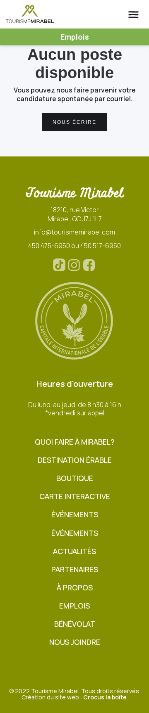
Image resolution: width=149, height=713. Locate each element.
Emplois (74, 606)
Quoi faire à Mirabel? (75, 442)
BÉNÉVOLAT (74, 624)
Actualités (74, 551)
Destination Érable (75, 460)
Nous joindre (74, 642)
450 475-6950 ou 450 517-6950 (74, 245)
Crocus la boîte (105, 697)
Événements (74, 515)
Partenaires (74, 569)
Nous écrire (74, 122)
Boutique (74, 478)
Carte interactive (74, 496)
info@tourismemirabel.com (74, 232)
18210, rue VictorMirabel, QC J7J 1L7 (75, 214)
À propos (75, 588)
